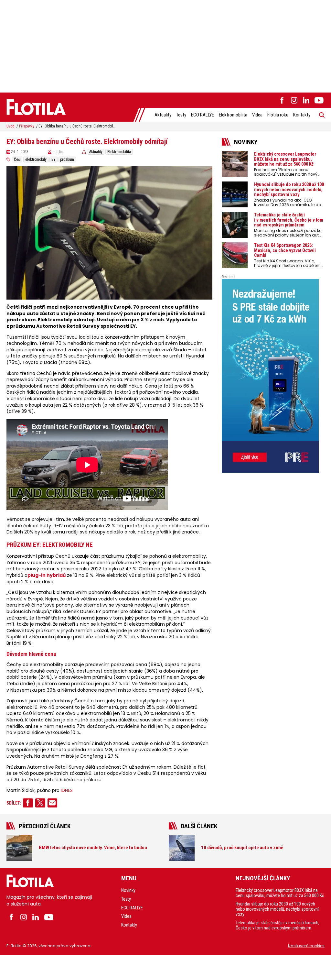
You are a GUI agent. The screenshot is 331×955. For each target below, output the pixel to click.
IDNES (67, 790)
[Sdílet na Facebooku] (28, 802)
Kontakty (301, 115)
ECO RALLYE (202, 115)
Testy (181, 115)
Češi (17, 159)
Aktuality (163, 115)
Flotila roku (277, 115)
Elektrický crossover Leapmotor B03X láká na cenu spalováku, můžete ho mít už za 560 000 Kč (280, 893)
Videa (257, 115)
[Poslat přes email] (53, 802)
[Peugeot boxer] (273, 376)
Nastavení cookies (306, 946)
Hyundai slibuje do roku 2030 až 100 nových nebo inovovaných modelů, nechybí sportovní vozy (277, 909)
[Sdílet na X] (40, 802)
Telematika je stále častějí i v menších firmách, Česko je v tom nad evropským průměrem (277, 925)
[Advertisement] (165, 45)
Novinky (128, 890)
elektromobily (36, 159)
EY (53, 159)
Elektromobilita (233, 115)
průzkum (67, 159)
